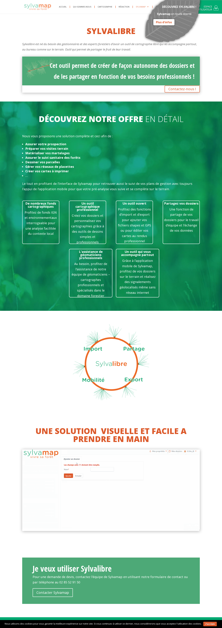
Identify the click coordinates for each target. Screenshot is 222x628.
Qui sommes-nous (82, 7)
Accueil (63, 7)
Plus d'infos (164, 22)
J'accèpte (210, 624)
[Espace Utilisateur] (208, 8)
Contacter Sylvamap (52, 592)
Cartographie (105, 7)
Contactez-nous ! (182, 89)
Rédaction (124, 7)
